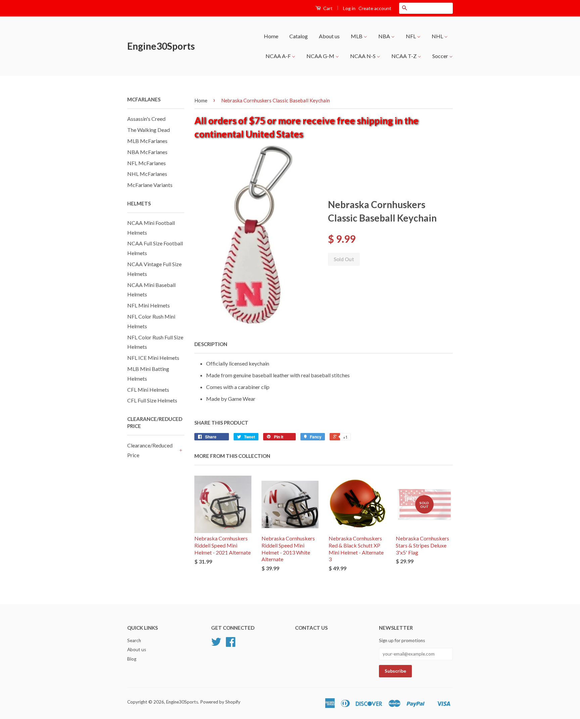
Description (210, 344)
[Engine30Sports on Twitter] (216, 644)
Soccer (440, 56)
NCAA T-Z (404, 56)
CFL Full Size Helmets (152, 400)
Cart (327, 8)
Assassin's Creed (146, 118)
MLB (357, 36)
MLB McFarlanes (147, 141)
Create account (374, 8)
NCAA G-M (320, 56)
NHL (438, 36)
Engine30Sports (161, 46)
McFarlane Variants (150, 185)
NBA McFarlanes (147, 152)
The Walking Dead (148, 130)
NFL (411, 36)
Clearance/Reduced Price (150, 450)
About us (329, 36)
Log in (349, 8)
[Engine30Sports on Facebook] (231, 644)
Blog (131, 659)
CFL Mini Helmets (148, 389)
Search (134, 640)
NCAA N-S (363, 56)
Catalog (298, 36)
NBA (384, 36)
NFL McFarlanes (146, 163)
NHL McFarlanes (147, 174)
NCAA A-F (278, 56)
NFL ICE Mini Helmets (153, 357)
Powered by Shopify (220, 702)
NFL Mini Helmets (148, 305)
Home (271, 36)
